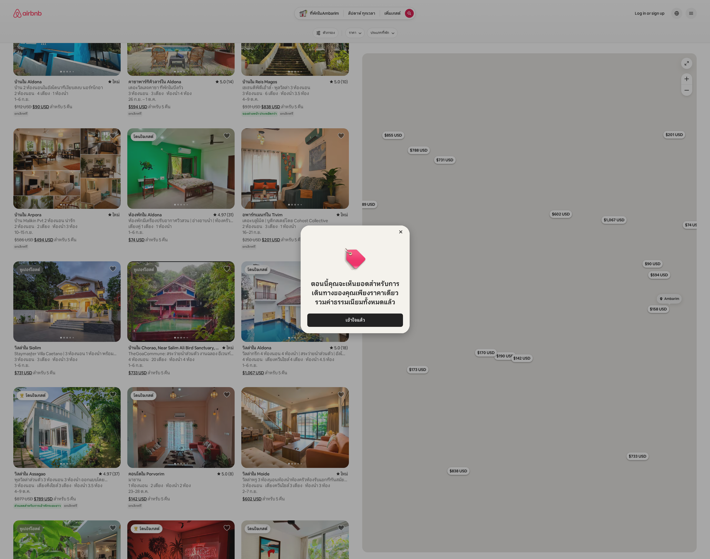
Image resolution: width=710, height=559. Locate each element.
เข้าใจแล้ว (355, 320)
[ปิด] (401, 232)
